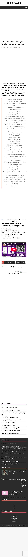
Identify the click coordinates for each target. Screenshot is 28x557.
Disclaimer (14, 520)
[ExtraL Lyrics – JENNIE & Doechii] (5, 474)
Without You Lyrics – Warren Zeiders (11, 410)
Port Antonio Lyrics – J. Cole (9, 425)
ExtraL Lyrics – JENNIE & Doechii (10, 407)
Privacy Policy (14, 518)
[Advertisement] (14, 25)
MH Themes (23, 525)
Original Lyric (17, 47)
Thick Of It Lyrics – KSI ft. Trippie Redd (11, 428)
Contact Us (14, 516)
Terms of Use (14, 521)
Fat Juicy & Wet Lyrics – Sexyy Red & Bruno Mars (14, 420)
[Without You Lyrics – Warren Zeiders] (11, 479)
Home (14, 515)
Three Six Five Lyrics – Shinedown (10, 417)
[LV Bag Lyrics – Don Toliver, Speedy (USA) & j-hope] (5, 494)
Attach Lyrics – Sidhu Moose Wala (10, 433)
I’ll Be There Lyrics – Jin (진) (8, 422)
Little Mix (8, 262)
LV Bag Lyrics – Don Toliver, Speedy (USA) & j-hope (13, 448)
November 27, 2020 (7, 47)
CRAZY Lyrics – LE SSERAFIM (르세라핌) (12, 430)
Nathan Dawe (20, 262)
